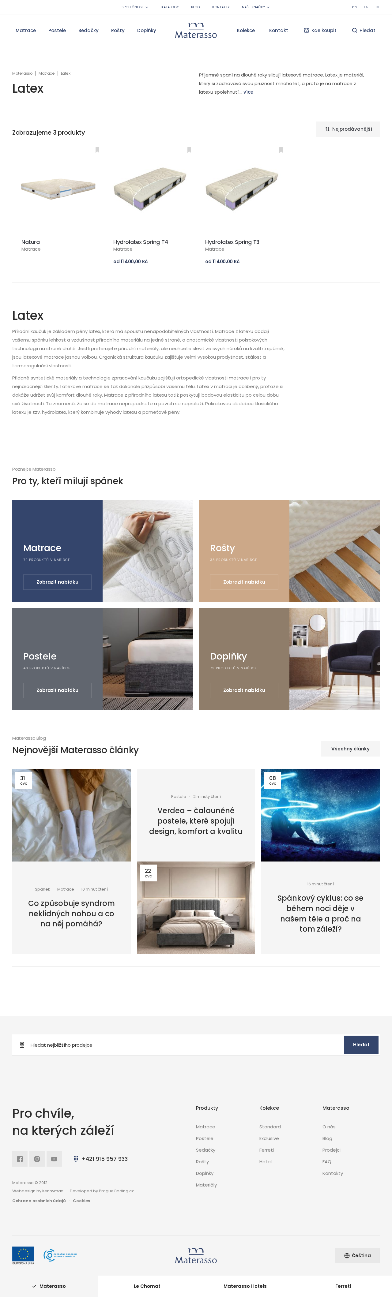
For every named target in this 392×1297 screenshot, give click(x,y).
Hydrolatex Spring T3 (232, 242)
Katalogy (170, 7)
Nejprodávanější (352, 129)
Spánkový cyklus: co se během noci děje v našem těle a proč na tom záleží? (320, 913)
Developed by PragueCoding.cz (102, 1191)
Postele (57, 30)
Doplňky (146, 30)
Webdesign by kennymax (37, 1191)
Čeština (361, 1255)
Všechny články (350, 749)
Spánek (42, 889)
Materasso (22, 73)
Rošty (118, 30)
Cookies (81, 1201)
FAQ (326, 1161)
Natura (30, 242)
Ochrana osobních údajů (39, 1201)
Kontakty (221, 7)
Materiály (206, 1185)
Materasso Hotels (245, 1286)
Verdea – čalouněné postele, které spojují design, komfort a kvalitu (196, 820)
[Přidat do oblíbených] (97, 150)
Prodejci (331, 1150)
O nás (329, 1126)
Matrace (26, 30)
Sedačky (88, 30)
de (378, 7)
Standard (270, 1126)
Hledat (361, 1044)
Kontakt (278, 30)
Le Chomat (147, 1286)
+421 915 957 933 (104, 1159)
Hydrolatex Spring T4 (140, 242)
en (366, 7)
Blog (195, 7)
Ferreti (266, 1150)
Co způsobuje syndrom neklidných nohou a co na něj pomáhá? (71, 913)
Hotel (265, 1161)
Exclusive (269, 1138)
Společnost (133, 7)
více (248, 92)
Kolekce (246, 30)
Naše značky (253, 7)
